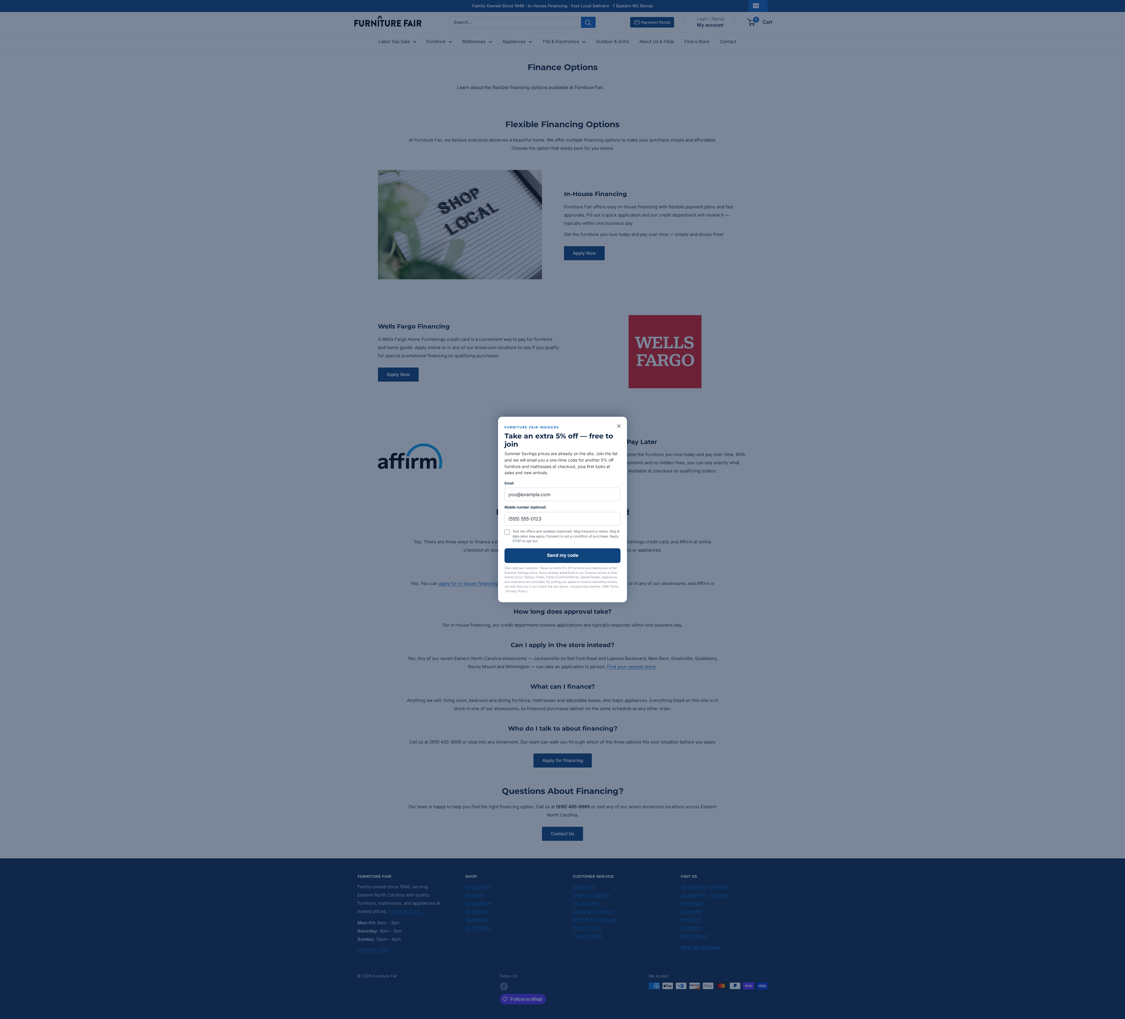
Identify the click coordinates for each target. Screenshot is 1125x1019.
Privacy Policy (516, 591)
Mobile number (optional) (525, 507)
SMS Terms (610, 586)
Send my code (562, 555)
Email (509, 483)
